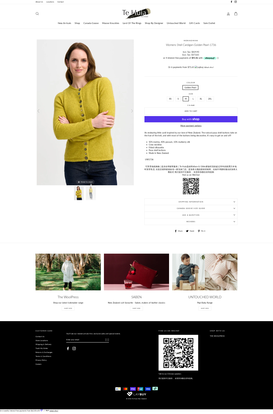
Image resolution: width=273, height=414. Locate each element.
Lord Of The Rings (132, 23)
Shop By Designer (154, 23)
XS (170, 99)
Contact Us (40, 336)
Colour (191, 82)
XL (201, 99)
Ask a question (190, 215)
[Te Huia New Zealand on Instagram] (74, 348)
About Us (39, 2)
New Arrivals (64, 23)
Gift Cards (194, 23)
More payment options (190, 125)
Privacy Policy (41, 360)
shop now (205, 308)
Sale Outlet (209, 23)
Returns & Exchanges (44, 352)
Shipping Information (191, 202)
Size (191, 94)
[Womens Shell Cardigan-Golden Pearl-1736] (79, 193)
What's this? (209, 67)
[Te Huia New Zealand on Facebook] (68, 348)
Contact (60, 2)
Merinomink (191, 40)
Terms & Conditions (43, 356)
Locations (50, 2)
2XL (210, 99)
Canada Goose (91, 23)
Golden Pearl (190, 87)
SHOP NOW (68, 308)
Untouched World (176, 23)
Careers (38, 364)
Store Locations (42, 340)
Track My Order (42, 348)
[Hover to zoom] (85, 112)
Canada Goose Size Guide (191, 208)
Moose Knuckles (110, 23)
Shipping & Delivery (43, 344)
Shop (77, 23)
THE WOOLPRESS (217, 336)
